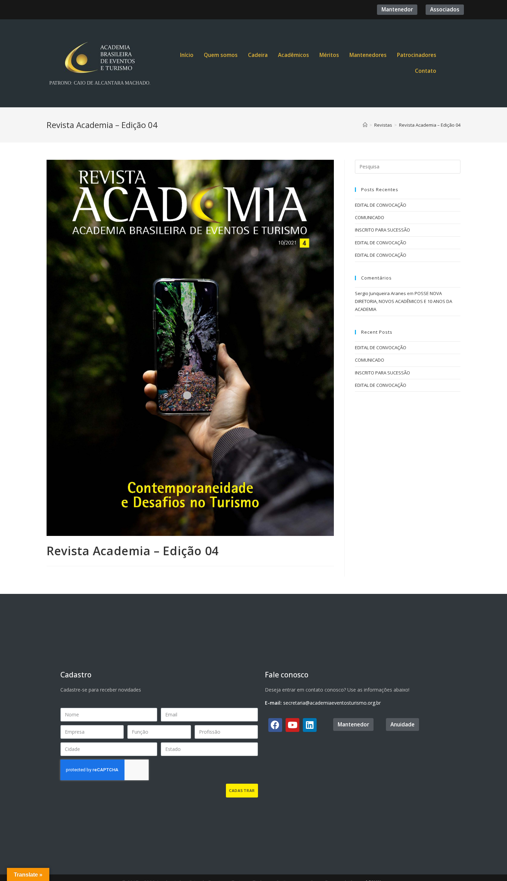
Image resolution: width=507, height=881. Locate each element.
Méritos (329, 55)
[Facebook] (275, 725)
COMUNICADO (369, 217)
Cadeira (258, 55)
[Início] (365, 125)
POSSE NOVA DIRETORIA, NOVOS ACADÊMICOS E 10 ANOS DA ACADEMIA (403, 301)
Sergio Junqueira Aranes (380, 293)
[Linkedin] (310, 725)
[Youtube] (292, 725)
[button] (397, 9)
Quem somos (221, 55)
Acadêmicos (293, 55)
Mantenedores (368, 55)
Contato (425, 71)
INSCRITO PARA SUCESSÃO (382, 230)
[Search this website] (407, 166)
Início (186, 55)
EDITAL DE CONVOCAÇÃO (380, 205)
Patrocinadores (416, 55)
